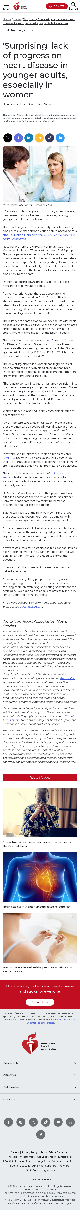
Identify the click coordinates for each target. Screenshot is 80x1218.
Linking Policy (42, 1161)
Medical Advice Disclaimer (54, 1152)
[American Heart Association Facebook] (8, 1122)
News (17, 19)
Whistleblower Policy (64, 1161)
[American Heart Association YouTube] (58, 1122)
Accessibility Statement (22, 1156)
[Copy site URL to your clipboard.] (50, 138)
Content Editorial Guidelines (27, 1165)
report (47, 340)
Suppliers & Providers (57, 1165)
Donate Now (40, 1002)
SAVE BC (9, 458)
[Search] (73, 4)
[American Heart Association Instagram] (21, 1122)
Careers (15, 1152)
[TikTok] (46, 1122)
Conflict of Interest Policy (18, 1161)
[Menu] (7, 5)
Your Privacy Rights (40, 1179)
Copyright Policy (46, 1156)
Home (7, 19)
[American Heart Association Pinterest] (41, 1134)
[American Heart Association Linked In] (70, 1122)
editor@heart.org (31, 606)
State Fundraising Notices (40, 1170)
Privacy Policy (29, 1152)
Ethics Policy (65, 1156)
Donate (59, 6)
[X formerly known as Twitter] (33, 1122)
